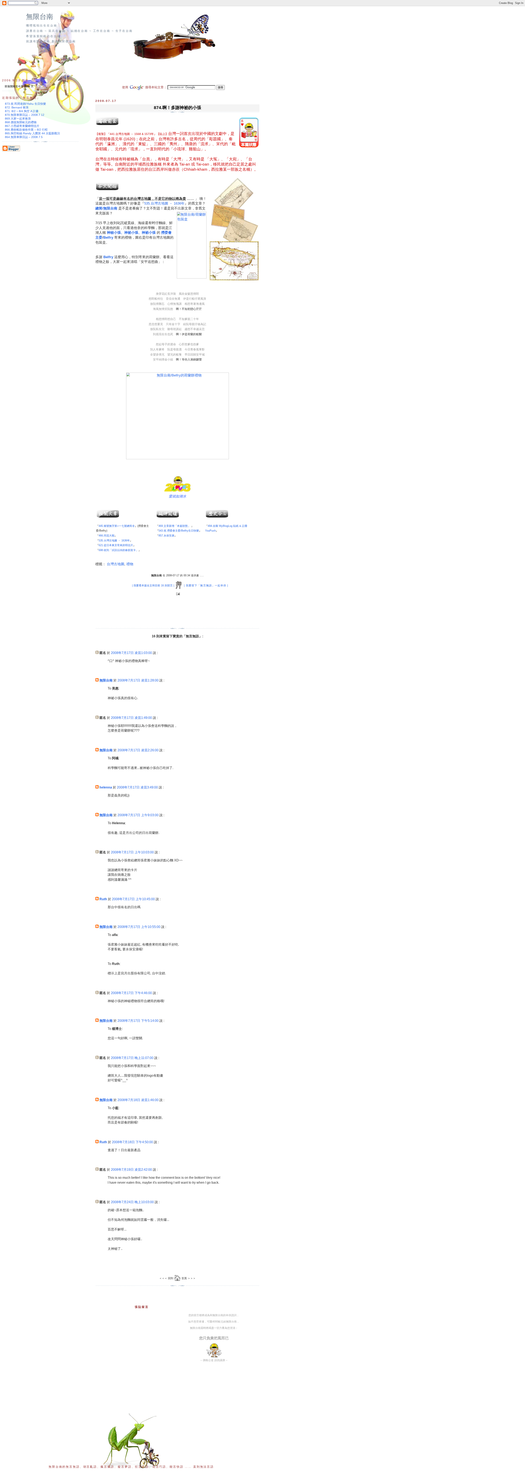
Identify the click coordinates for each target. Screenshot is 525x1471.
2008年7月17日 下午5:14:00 (138, 1020)
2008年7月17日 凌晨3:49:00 (137, 787)
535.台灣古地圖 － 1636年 (164, 203)
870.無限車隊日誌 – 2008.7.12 (24, 114)
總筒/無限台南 (106, 208)
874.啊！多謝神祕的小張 (177, 107)
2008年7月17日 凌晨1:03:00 (131, 653)
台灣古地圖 (115, 564)
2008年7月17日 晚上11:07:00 (132, 1058)
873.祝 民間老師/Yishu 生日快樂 (25, 103)
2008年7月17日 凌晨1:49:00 (131, 717)
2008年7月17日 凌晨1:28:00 (138, 680)
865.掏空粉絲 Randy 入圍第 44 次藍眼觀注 (32, 133)
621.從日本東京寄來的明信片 (116, 545)
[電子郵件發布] (177, 594)
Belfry (108, 237)
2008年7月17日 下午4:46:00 (131, 993)
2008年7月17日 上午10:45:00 (133, 899)
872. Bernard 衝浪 (17, 107)
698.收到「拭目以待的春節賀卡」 (118, 550)
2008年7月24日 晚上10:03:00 (132, 1202)
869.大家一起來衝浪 (18, 118)
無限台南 (39, 16)
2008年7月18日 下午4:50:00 (132, 1142)
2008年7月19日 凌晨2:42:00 (131, 1169)
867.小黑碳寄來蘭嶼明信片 (22, 126)
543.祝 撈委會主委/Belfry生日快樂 (179, 530)
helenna (105, 787)
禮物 (129, 564)
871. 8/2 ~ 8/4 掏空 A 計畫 (22, 111)
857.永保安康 (166, 535)
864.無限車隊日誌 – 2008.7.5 (24, 137)
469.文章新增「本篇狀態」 (174, 525)
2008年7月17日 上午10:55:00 (139, 927)
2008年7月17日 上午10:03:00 (132, 852)
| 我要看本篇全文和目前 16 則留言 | (153, 585)
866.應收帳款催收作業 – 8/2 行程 (26, 129)
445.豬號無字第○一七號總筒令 (117, 525)
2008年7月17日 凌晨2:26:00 (138, 750)
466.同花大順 (106, 535)
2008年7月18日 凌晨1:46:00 (138, 1100)
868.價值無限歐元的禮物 (21, 122)
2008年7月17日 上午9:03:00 (138, 815)
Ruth (103, 899)
